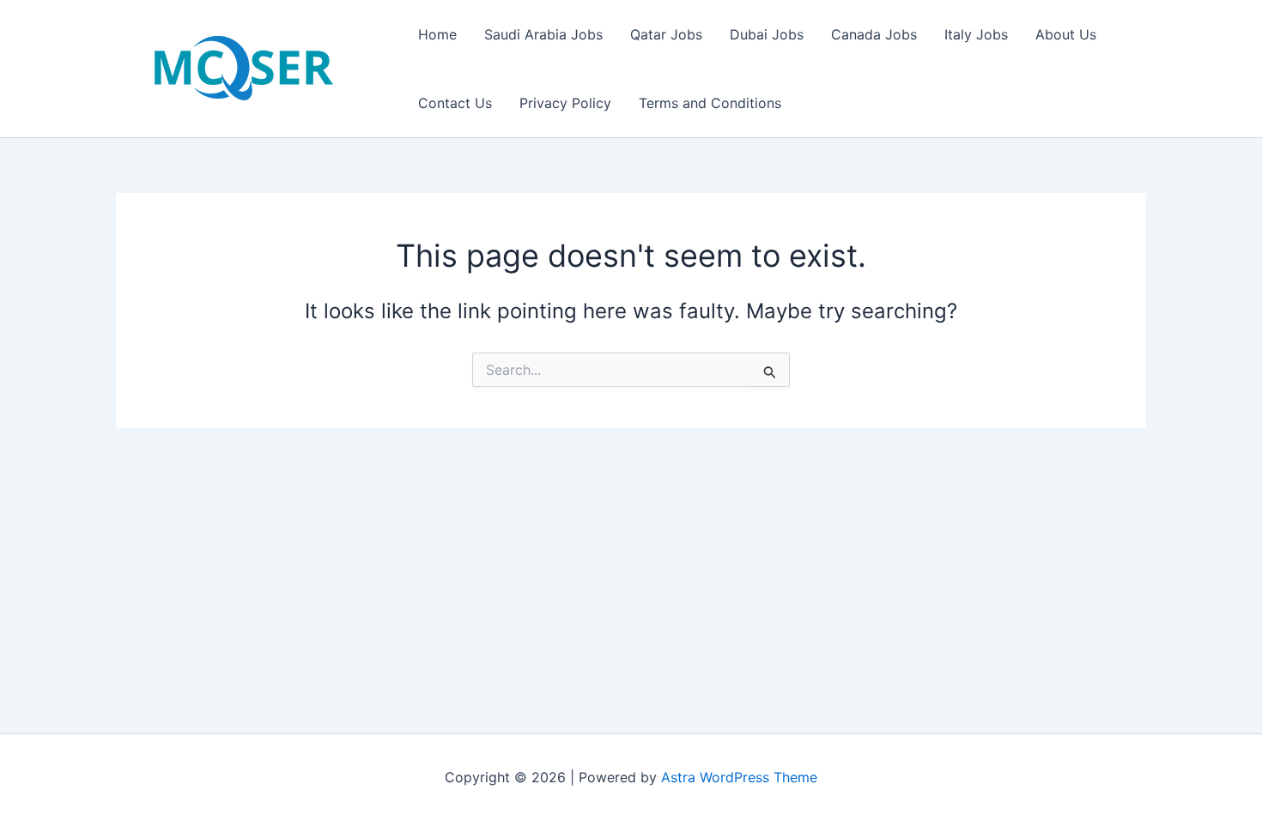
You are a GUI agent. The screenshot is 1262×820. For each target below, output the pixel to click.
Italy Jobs (976, 34)
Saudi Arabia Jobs (543, 34)
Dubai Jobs (767, 34)
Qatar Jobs (666, 34)
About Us (1065, 34)
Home (437, 34)
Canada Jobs (874, 34)
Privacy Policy (565, 103)
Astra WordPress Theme (739, 777)
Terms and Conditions (710, 103)
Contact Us (455, 103)
